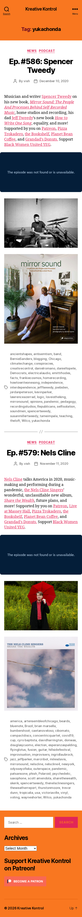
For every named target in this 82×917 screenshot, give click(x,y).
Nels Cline (13, 479)
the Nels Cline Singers (43, 490)
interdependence (23, 387)
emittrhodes (61, 373)
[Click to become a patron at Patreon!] (41, 881)
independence (52, 382)
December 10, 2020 (54, 81)
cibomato (62, 731)
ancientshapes (21, 354)
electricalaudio (39, 373)
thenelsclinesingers (59, 783)
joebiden (61, 387)
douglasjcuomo (21, 745)
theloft (15, 421)
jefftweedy (45, 387)
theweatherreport (23, 788)
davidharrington (50, 740)
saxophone (18, 778)
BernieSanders (21, 359)
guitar (42, 750)
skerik (14, 783)
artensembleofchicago (41, 721)
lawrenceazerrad (22, 397)
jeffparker (25, 759)
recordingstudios (23, 406)
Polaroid (44, 774)
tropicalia (26, 793)
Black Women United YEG (27, 144)
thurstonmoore (49, 788)
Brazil (29, 726)
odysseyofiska (21, 769)
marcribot (40, 759)
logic (40, 397)
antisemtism (42, 354)
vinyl (64, 793)
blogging (40, 359)
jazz (13, 759)
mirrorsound (19, 402)
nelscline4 (52, 764)
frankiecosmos (30, 378)
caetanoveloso (43, 731)
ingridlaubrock (62, 754)
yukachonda (41, 421)
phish (33, 774)
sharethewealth (64, 778)
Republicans (46, 406)
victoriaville (50, 793)
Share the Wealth (19, 500)
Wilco (26, 421)
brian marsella (45, 726)
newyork (68, 764)
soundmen (18, 411)
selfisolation (66, 406)
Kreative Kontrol (41, 9)
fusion (32, 750)
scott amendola (39, 778)
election (41, 745)
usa (37, 793)
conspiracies (43, 363)
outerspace (41, 769)
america (16, 721)
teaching (65, 416)
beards (64, 721)
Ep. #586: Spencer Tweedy (41, 66)
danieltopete (66, 368)
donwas (70, 740)
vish (27, 81)
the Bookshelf (37, 134)
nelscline (36, 764)
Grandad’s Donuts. (41, 139)
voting (15, 797)
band (57, 354)
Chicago (55, 359)
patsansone (18, 774)
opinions (36, 402)
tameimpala (48, 416)
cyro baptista (27, 740)
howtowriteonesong (25, 382)
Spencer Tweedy (56, 96)
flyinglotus (18, 750)
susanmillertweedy (24, 416)
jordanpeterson (21, 392)
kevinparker (43, 392)
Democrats (18, 373)
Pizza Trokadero (46, 511)
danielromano (45, 368)
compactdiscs (20, 735)
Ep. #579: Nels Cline (41, 452)
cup (13, 740)
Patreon (49, 128)
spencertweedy (38, 411)
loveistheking (56, 397)
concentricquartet (46, 735)
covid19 (67, 735)
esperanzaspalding (62, 745)
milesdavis (58, 759)
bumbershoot (20, 731)
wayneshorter (31, 797)
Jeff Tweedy (22, 118)
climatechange (21, 363)
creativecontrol (21, 368)
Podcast (47, 51)
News (32, 51)
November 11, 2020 (54, 464)
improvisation (20, 754)
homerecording (54, 378)
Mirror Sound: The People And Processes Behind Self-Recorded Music (39, 107)
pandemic (51, 402)
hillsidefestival (59, 750)
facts (14, 378)
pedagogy (68, 402)
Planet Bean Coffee (41, 516)
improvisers (40, 754)
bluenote (16, 726)
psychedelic (61, 774)
